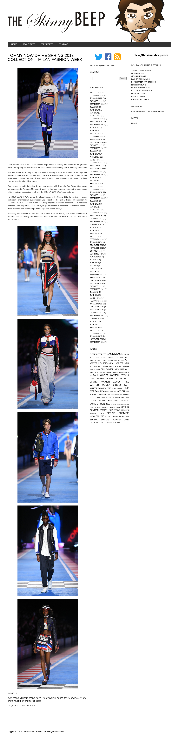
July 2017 (94, 151)
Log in (134, 123)
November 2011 (97, 310)
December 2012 (97, 280)
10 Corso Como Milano (141, 70)
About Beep (29, 44)
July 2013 (94, 260)
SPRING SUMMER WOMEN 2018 (117, 416)
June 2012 (94, 295)
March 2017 (95, 160)
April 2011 (94, 327)
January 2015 (96, 216)
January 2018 (96, 139)
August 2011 (95, 319)
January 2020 (96, 98)
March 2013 (95, 272)
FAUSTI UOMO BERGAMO (140, 88)
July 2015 (94, 201)
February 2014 (96, 239)
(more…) (12, 693)
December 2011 (97, 307)
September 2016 (97, 175)
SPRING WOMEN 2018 (38, 698)
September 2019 (97, 104)
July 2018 (94, 128)
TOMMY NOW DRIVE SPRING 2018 (27, 701)
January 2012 (96, 304)
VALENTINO (94, 423)
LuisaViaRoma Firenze (140, 99)
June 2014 (94, 230)
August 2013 (95, 257)
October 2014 (96, 219)
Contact (63, 44)
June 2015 (94, 204)
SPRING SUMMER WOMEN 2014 (107, 407)
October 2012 (96, 286)
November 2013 (97, 248)
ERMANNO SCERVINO (115, 357)
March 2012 (95, 298)
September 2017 (97, 148)
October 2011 (96, 313)
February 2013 (96, 274)
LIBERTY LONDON (138, 97)
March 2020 (95, 92)
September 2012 (97, 289)
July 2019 (94, 107)
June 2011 (94, 324)
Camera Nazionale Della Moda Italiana (147, 111)
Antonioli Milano (138, 76)
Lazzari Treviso (138, 94)
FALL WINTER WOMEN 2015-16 (111, 375)
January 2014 (96, 242)
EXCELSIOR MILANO (138, 85)
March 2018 (95, 133)
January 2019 (96, 122)
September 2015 (97, 198)
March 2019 (95, 116)
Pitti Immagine (100, 394)
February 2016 (96, 189)
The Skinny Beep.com (35, 731)
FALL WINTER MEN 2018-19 (108, 366)
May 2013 (94, 266)
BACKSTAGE (115, 353)
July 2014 (94, 227)
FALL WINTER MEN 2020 (112, 369)
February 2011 (96, 333)
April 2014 (94, 233)
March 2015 (95, 210)
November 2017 (97, 142)
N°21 (92, 395)
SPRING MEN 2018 (20, 698)
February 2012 (96, 301)
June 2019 (94, 110)
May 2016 (94, 180)
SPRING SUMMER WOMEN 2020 (109, 419)
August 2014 (95, 225)
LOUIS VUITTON (110, 391)
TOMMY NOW (69, 698)
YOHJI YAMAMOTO (113, 423)
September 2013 (97, 254)
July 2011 (94, 321)
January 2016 (96, 192)
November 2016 (97, 169)
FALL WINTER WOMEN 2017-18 (106, 379)
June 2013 (94, 263)
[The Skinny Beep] (56, 32)
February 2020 (96, 95)
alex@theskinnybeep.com (151, 55)
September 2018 (97, 125)
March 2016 (95, 186)
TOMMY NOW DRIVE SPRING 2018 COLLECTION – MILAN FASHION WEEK (45, 57)
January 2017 (96, 166)
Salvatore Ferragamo (115, 394)
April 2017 (94, 157)
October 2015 (96, 195)
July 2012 (94, 292)
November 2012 (97, 283)
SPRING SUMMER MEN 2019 (104, 401)
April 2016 (94, 183)
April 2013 (94, 269)
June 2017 (94, 154)
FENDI (114, 388)
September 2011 (97, 316)
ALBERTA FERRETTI (98, 354)
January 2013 (96, 277)
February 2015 (96, 213)
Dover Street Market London (144, 82)
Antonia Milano (137, 73)
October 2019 (96, 101)
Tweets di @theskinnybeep (102, 66)
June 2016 (94, 178)
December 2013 (97, 245)
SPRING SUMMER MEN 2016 (117, 397)
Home (14, 44)
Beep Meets (47, 44)
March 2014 (95, 236)
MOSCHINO (122, 391)
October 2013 (96, 251)
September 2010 (97, 342)
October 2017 (96, 145)
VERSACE (103, 423)
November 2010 (97, 339)
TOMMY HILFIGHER (55, 698)
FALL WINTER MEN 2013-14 (113, 360)
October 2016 (96, 172)
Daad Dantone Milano (140, 79)
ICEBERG (120, 388)
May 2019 (94, 113)
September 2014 (97, 222)
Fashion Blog (32, 706)
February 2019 (96, 119)
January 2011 (96, 336)
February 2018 (96, 136)
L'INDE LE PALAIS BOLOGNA (141, 91)
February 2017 (96, 163)
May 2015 (94, 207)
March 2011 (95, 330)
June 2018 (94, 131)
